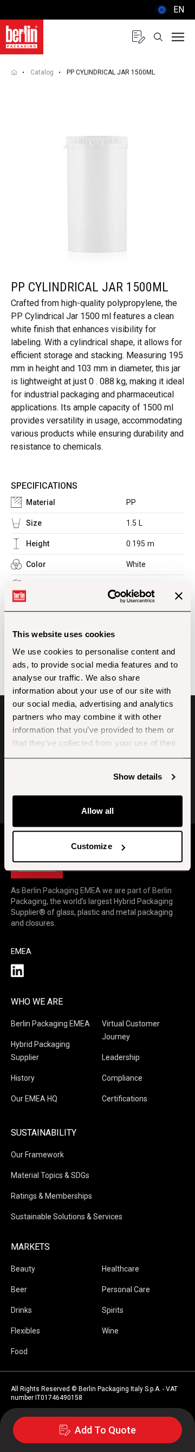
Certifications (124, 1098)
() (169, 9)
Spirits (112, 1310)
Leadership (121, 1057)
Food (19, 1351)
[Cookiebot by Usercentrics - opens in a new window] (114, 596)
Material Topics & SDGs (50, 1175)
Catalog (42, 72)
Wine (110, 1330)
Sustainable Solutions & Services (66, 1216)
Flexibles (25, 1330)
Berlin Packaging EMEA (50, 1023)
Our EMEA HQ (34, 1098)
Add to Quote (105, 1430)
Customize (91, 846)
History (23, 1078)
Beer (19, 1289)
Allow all (97, 810)
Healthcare (120, 1268)
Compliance (122, 1078)
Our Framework (37, 1154)
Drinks (21, 1310)
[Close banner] (179, 596)
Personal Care (126, 1289)
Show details (137, 776)
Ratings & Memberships (51, 1196)
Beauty (23, 1268)
